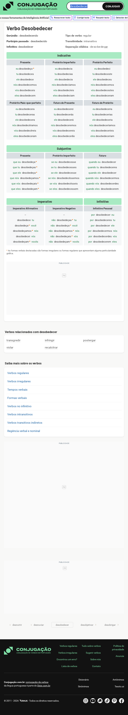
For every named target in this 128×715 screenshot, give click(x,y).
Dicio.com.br (43, 685)
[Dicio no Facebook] (121, 700)
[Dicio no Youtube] (92, 700)
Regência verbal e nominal (23, 431)
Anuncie (120, 656)
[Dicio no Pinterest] (114, 700)
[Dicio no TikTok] (107, 700)
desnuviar (39, 625)
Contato (96, 666)
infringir (49, 340)
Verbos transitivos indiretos (24, 422)
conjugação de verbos (37, 682)
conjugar (113, 6)
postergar (89, 340)
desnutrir (17, 625)
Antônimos (118, 679)
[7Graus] (23, 700)
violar (9, 347)
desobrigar (110, 625)
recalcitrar (51, 347)
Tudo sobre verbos (91, 646)
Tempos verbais (17, 389)
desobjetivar (87, 625)
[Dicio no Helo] (100, 700)
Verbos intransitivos (20, 414)
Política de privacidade (118, 648)
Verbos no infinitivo (19, 406)
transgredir (13, 340)
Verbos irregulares (19, 381)
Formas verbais (17, 398)
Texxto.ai (119, 686)
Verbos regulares (18, 373)
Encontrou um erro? (67, 659)
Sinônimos (83, 686)
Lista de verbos (69, 666)
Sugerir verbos (93, 652)
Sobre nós (95, 659)
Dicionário (83, 679)
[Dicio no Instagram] (85, 700)
